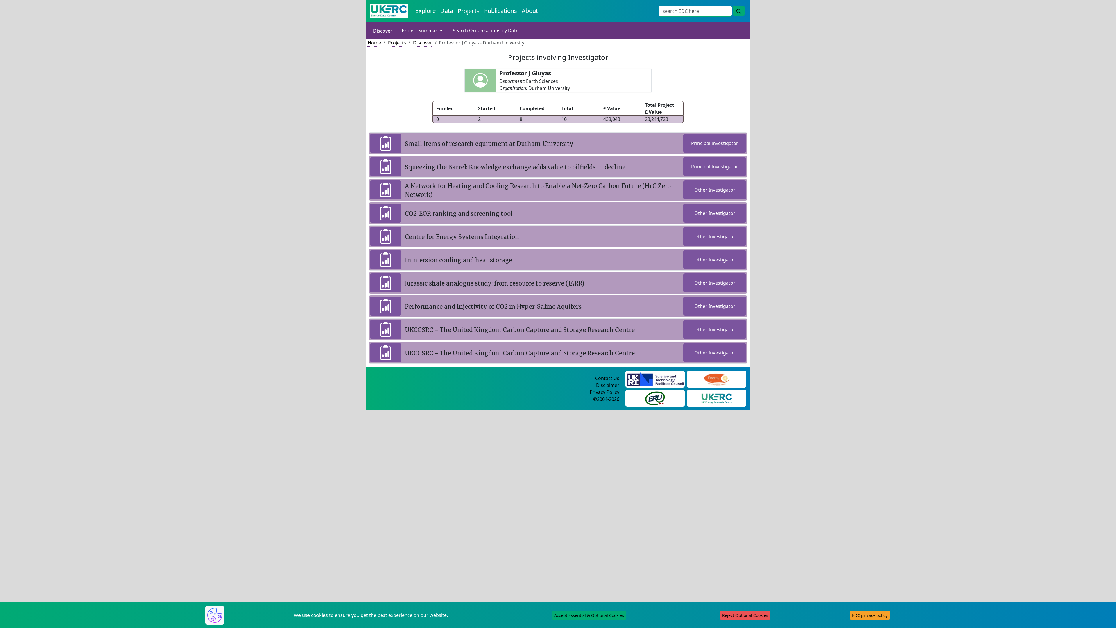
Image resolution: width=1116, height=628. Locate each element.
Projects (469, 11)
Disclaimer (607, 385)
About (530, 11)
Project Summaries (422, 30)
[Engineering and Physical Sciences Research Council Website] (716, 378)
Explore (425, 11)
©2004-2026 (606, 399)
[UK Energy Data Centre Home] (389, 11)
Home (374, 43)
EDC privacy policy (870, 615)
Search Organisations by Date (485, 30)
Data (446, 11)
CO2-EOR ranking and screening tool (459, 213)
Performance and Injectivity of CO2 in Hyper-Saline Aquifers (493, 306)
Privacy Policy (604, 392)
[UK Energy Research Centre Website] (717, 398)
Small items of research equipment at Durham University (489, 143)
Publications (500, 11)
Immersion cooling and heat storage (458, 260)
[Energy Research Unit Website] (655, 398)
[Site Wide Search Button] (739, 11)
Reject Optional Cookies (745, 615)
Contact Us (607, 378)
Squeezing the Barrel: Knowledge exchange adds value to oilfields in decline (515, 167)
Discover (382, 31)
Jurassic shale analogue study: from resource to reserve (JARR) (494, 283)
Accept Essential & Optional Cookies (589, 615)
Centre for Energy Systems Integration (462, 236)
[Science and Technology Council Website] (655, 378)
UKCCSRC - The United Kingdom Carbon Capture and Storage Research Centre (520, 329)
